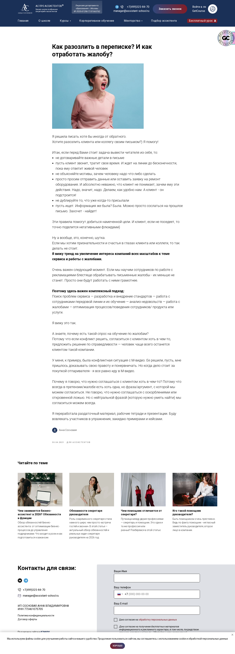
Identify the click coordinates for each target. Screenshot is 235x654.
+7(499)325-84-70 (138, 6)
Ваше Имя (120, 571)
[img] (25, 8)
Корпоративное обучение (96, 20)
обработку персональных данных (158, 619)
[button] (170, 9)
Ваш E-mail (121, 603)
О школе (44, 20)
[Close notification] (232, 634)
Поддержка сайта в (29, 632)
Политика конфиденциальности (36, 615)
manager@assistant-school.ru (131, 11)
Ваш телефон (122, 587)
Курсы (64, 20)
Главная (23, 20)
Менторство (132, 20)
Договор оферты (27, 619)
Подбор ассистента (164, 20)
